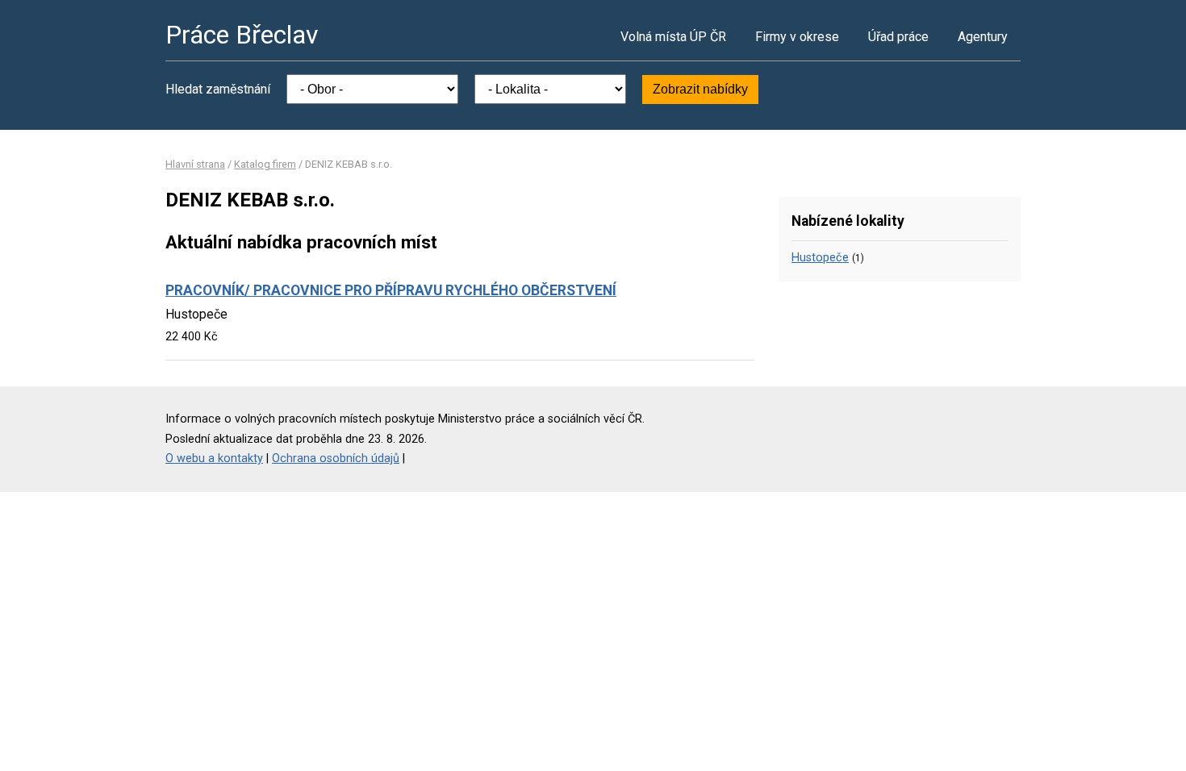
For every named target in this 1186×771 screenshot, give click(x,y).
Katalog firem (265, 164)
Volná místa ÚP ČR (673, 36)
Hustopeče (820, 258)
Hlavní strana (195, 164)
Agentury (983, 36)
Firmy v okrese (797, 36)
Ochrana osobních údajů (335, 458)
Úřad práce (898, 36)
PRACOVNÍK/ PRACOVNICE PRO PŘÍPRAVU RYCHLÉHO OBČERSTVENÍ (390, 290)
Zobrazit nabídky (700, 89)
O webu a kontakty (214, 458)
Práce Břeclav (242, 34)
